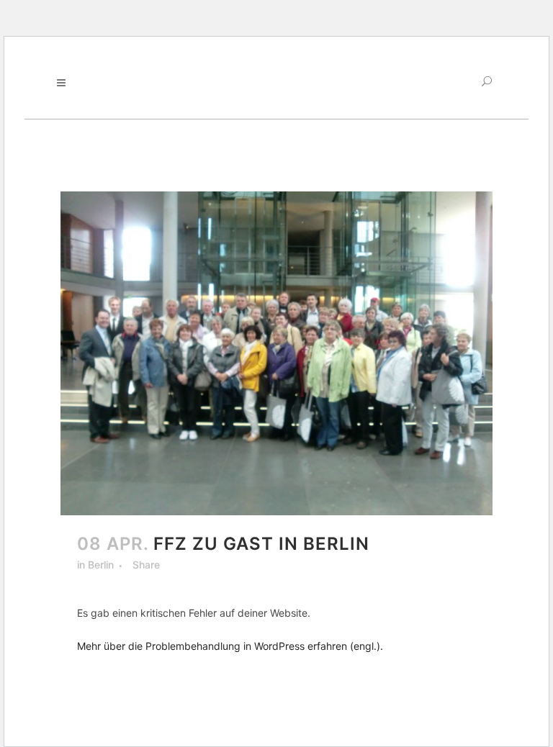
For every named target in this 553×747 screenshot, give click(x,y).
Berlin (101, 564)
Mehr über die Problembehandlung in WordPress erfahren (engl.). (230, 646)
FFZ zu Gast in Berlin (261, 543)
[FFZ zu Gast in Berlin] (276, 353)
